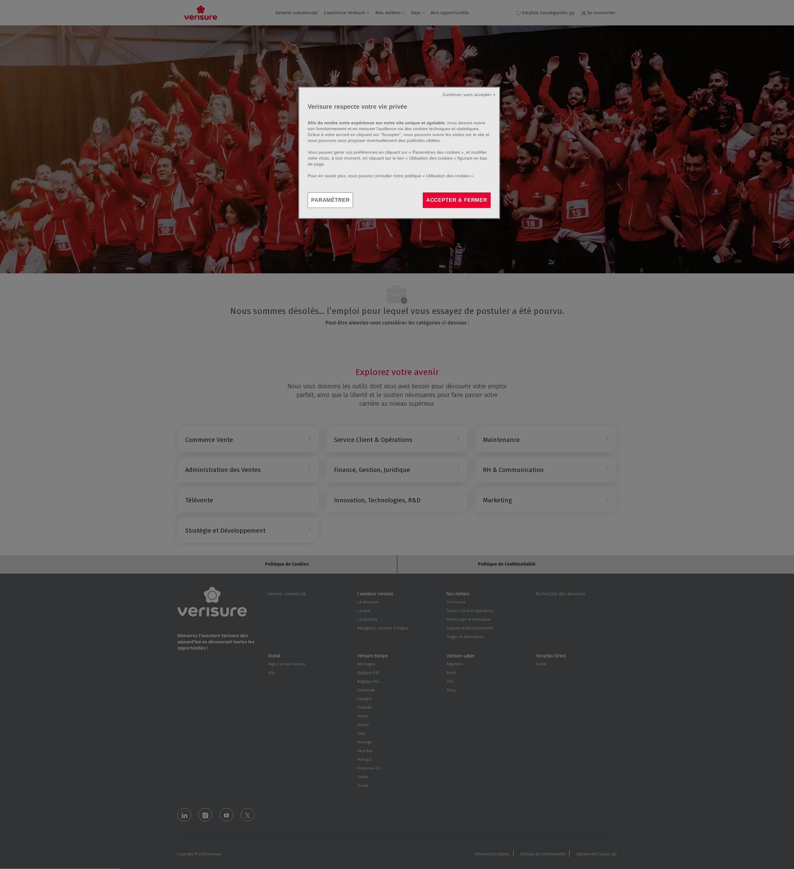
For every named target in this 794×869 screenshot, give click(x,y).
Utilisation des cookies (431, 158)
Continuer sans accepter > (469, 94)
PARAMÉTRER (330, 200)
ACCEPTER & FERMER (456, 200)
